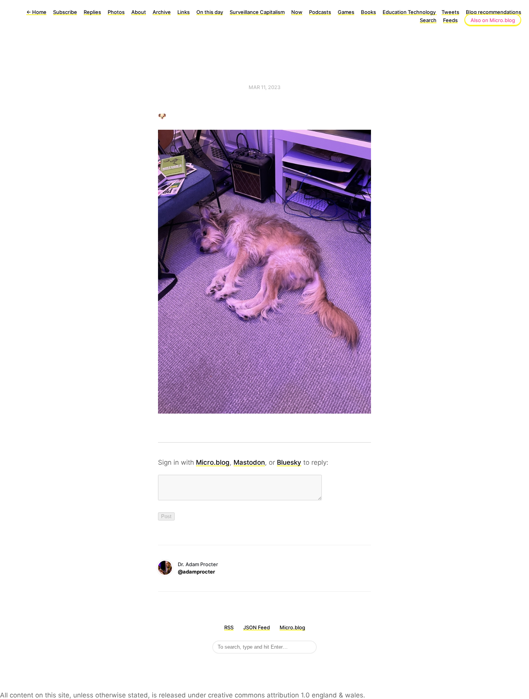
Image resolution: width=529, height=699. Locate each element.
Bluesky (289, 462)
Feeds (450, 20)
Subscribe (65, 12)
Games (346, 12)
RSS (229, 627)
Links (183, 12)
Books (368, 12)
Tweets (450, 12)
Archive (162, 12)
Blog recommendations (493, 12)
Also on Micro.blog (493, 20)
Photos (116, 12)
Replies (92, 12)
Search (428, 20)
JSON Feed (256, 627)
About (138, 12)
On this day (209, 12)
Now (296, 12)
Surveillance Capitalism (257, 12)
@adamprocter (196, 571)
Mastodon (249, 462)
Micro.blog (213, 462)
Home (36, 12)
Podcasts (320, 12)
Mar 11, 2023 (264, 87)
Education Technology (410, 12)
